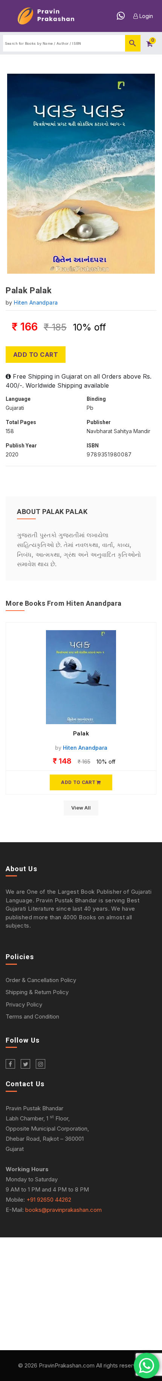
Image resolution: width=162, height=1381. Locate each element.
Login (145, 16)
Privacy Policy (24, 1004)
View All (81, 808)
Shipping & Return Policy (37, 992)
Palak (81, 733)
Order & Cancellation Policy (41, 980)
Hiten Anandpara (36, 302)
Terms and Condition (32, 1016)
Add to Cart (35, 354)
